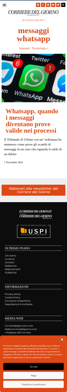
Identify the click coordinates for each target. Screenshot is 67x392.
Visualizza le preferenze (33, 384)
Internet (24, 48)
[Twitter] (58, 5)
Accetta (33, 366)
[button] (62, 339)
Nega (33, 375)
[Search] (63, 5)
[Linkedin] (48, 5)
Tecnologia (39, 48)
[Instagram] (43, 5)
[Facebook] (38, 5)
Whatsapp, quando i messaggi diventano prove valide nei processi (32, 120)
